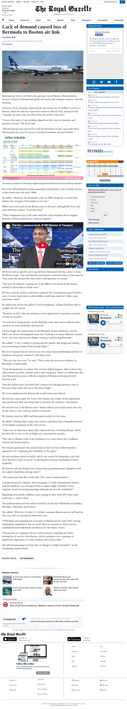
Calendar (103, 661)
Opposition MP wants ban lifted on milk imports (104, 97)
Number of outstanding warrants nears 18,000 (103, 102)
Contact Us (13, 685)
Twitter (75, 685)
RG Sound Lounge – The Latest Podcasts (106, 307)
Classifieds (103, 20)
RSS (42, 2)
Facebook (76, 680)
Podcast (104, 690)
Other (92, 211)
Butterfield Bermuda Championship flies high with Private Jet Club (65, 579)
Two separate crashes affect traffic (99, 144)
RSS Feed (104, 685)
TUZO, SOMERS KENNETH (98, 259)
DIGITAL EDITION (8, 2)
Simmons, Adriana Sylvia (96, 248)
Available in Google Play (86, 639)
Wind (92, 208)
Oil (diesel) (94, 202)
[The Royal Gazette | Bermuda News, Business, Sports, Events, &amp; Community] (63, 9)
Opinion (60, 20)
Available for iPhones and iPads (24, 639)
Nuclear (93, 200)
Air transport (26, 558)
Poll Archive (93, 223)
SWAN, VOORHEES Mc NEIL (98, 255)
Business (25, 20)
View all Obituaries (96, 263)
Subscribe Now (7, 15)
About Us (12, 680)
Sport (38, 20)
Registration (42, 684)
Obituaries (86, 20)
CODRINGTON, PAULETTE (98, 234)
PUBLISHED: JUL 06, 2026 (96, 334)
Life (48, 20)
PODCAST (35, 2)
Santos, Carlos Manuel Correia (98, 245)
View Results (94, 220)
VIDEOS (18, 2)
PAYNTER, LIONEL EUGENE (98, 241)
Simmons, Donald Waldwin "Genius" (100, 252)
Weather (102, 656)
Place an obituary (115, 263)
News (11, 20)
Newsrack (103, 666)
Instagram (76, 690)
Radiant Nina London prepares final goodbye (103, 123)
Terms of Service (62, 629)
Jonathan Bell (8, 37)
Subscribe (119, 20)
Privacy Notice (43, 689)
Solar (92, 205)
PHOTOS (26, 2)
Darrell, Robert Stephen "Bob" (98, 238)
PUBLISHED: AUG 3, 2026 (96, 311)
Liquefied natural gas (98, 197)
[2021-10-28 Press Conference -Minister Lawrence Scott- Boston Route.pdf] (5, 604)
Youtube (104, 680)
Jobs (73, 20)
